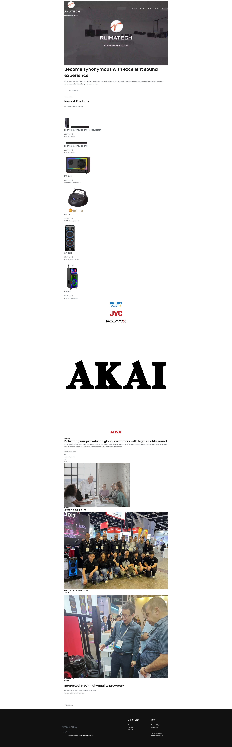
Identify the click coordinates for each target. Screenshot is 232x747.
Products (134, 9)
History (150, 9)
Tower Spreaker (74, 259)
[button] (66, 88)
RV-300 (67, 291)
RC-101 (67, 214)
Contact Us (165, 9)
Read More (70, 139)
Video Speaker (74, 298)
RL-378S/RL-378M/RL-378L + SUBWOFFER (82, 130)
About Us (143, 9)
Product (66, 136)
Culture (157, 9)
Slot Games (77, 84)
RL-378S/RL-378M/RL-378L (76, 146)
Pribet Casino (69, 705)
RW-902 (68, 176)
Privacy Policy (65, 732)
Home (129, 725)
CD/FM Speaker (68, 221)
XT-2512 (68, 253)
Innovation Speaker (70, 183)
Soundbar (72, 136)
